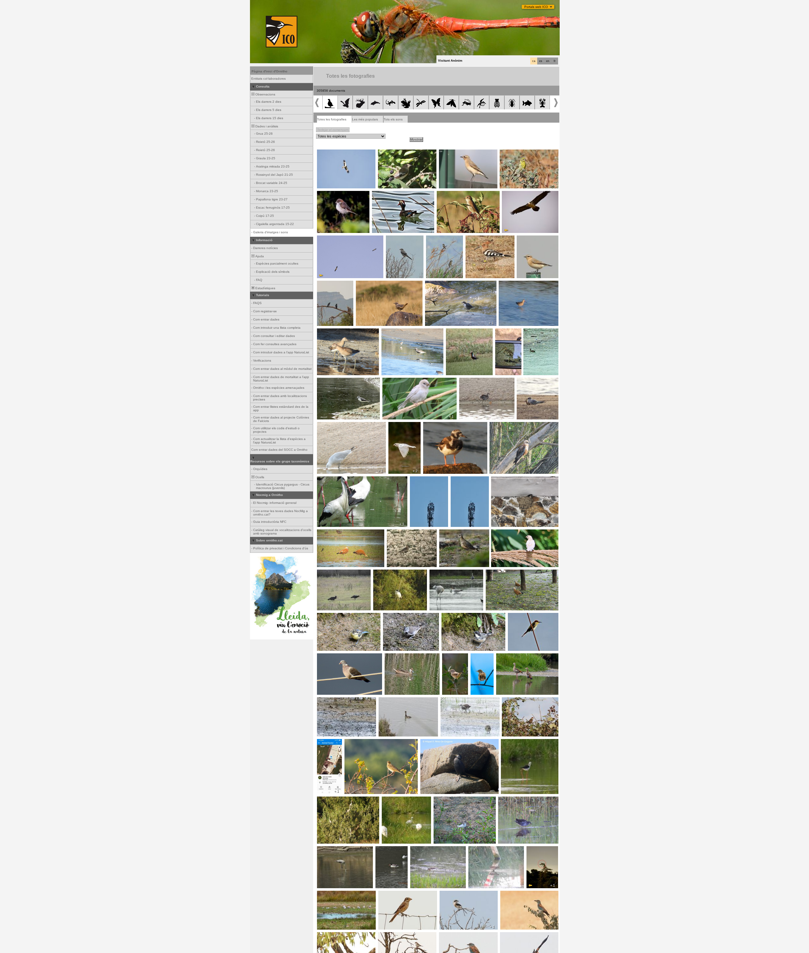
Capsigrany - (328, 194)
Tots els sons (393, 119)
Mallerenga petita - (457, 616)
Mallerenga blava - (333, 616)
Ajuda (259, 256)
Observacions (264, 94)
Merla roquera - (369, 284)
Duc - (532, 850)
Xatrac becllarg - (531, 381)
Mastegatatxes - (392, 153)
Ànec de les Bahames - (404, 657)
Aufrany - (326, 239)
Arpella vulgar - (502, 425)
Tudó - (324, 657)
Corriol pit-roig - (400, 533)
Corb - (323, 284)
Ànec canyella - (330, 533)
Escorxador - (448, 194)
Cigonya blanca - (331, 480)
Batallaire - (327, 332)
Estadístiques (264, 288)
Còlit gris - (448, 153)
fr (555, 61)
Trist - (476, 657)
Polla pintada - (480, 850)
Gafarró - (508, 153)
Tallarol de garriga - (451, 659)
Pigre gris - (391, 332)
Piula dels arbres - (360, 742)
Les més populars (365, 119)
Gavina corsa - (330, 425)
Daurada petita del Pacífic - (468, 332)
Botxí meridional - (400, 239)
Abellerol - (517, 616)
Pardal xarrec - (395, 381)
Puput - (472, 239)
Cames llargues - (515, 742)
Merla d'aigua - (438, 284)
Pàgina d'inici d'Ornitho (269, 71)
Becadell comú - (508, 334)
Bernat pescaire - (332, 800)
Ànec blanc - (386, 850)
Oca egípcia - (508, 657)
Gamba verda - (330, 381)
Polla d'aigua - (471, 381)
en (547, 61)
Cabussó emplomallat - (397, 701)
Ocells (259, 477)
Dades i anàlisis (266, 126)
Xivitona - (442, 800)
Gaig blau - (510, 894)
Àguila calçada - (331, 153)
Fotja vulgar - (535, 332)
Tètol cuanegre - (513, 284)
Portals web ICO (536, 7)
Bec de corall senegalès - (522, 701)
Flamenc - (326, 850)
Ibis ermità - (328, 573)
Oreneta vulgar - (505, 480)
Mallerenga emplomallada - (405, 616)
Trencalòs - (512, 194)
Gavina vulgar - (330, 894)
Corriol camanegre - (334, 701)
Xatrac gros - (441, 573)
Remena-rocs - (436, 425)
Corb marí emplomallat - (440, 742)
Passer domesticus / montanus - (518, 533)
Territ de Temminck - (427, 850)
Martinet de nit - (386, 573)
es (540, 61)
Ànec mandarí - (385, 194)
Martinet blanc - (395, 800)
